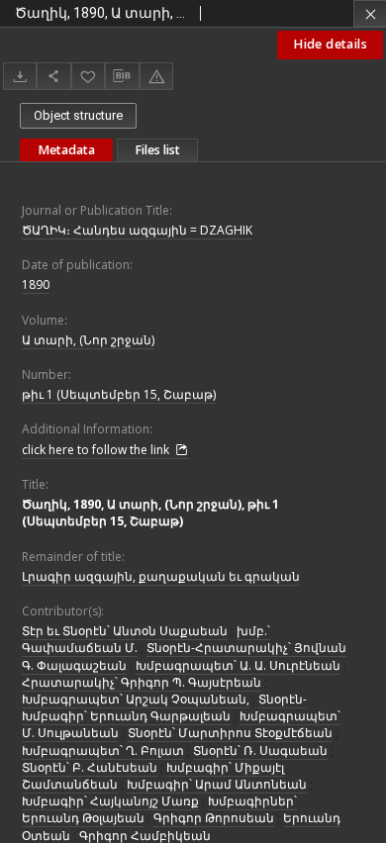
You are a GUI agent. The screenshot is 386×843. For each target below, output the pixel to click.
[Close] (369, 13)
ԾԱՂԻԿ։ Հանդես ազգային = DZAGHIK (137, 230)
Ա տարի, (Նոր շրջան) (88, 339)
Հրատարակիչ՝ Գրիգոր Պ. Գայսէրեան (141, 682)
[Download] (20, 75)
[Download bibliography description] (122, 76)
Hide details (330, 44)
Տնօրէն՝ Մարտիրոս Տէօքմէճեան (230, 732)
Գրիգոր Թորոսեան (213, 817)
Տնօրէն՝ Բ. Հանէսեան (89, 767)
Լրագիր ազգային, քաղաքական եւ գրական (161, 576)
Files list (157, 149)
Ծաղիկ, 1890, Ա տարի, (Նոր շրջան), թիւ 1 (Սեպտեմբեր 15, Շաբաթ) (150, 512)
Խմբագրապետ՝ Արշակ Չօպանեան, (135, 699)
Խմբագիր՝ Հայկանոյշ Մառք (110, 801)
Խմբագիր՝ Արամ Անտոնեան (217, 784)
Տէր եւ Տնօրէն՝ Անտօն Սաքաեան (125, 630)
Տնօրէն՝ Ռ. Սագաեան (260, 750)
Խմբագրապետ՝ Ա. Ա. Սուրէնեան (238, 665)
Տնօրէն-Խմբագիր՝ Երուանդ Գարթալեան (164, 707)
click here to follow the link (97, 449)
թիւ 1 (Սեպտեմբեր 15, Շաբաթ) (119, 394)
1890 (35, 284)
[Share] (53, 75)
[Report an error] (156, 75)
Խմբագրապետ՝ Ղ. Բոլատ (103, 750)
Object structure (78, 115)
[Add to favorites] (88, 75)
